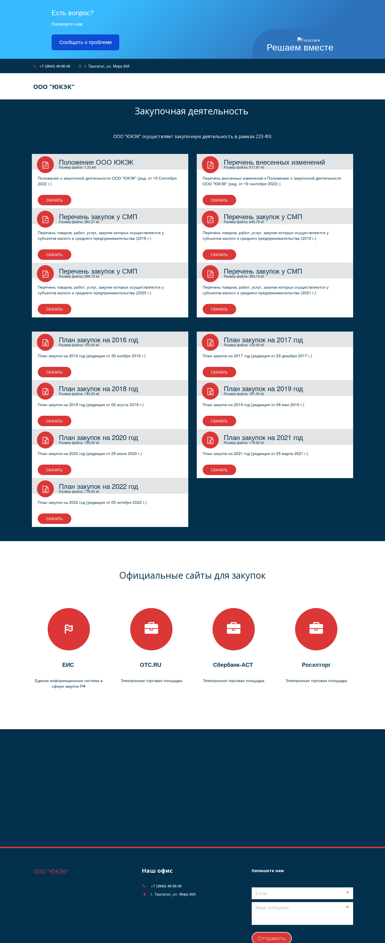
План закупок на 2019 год (263, 388)
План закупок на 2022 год (98, 486)
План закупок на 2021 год (263, 437)
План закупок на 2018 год (98, 388)
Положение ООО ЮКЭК (96, 162)
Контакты (257, 86)
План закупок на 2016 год (98, 339)
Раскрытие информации (303, 86)
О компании (143, 86)
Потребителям (181, 86)
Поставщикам (222, 86)
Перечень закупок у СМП (98, 216)
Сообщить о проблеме (85, 42)
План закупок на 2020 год (98, 437)
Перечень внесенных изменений (274, 162)
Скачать (54, 200)
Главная (111, 86)
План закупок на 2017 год (263, 339)
